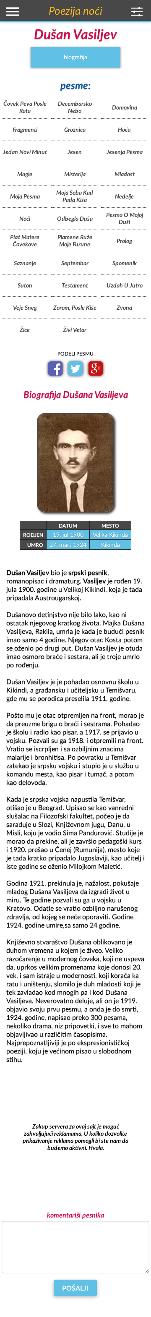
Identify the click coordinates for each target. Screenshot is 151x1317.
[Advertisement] (75, 1137)
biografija (75, 57)
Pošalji (75, 1288)
